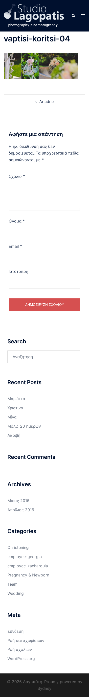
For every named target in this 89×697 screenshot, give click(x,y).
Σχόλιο (17, 176)
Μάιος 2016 (18, 500)
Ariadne (46, 101)
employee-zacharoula (27, 565)
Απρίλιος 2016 (20, 509)
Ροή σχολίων (19, 649)
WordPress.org (21, 658)
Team (12, 584)
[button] (73, 16)
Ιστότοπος (18, 271)
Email (15, 246)
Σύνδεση (15, 631)
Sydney (44, 688)
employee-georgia (24, 556)
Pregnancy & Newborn (28, 574)
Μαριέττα (16, 398)
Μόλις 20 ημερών (24, 426)
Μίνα (12, 416)
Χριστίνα (15, 407)
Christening (18, 547)
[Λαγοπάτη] (34, 15)
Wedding (15, 593)
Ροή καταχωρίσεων (25, 640)
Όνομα (17, 221)
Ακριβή (13, 435)
